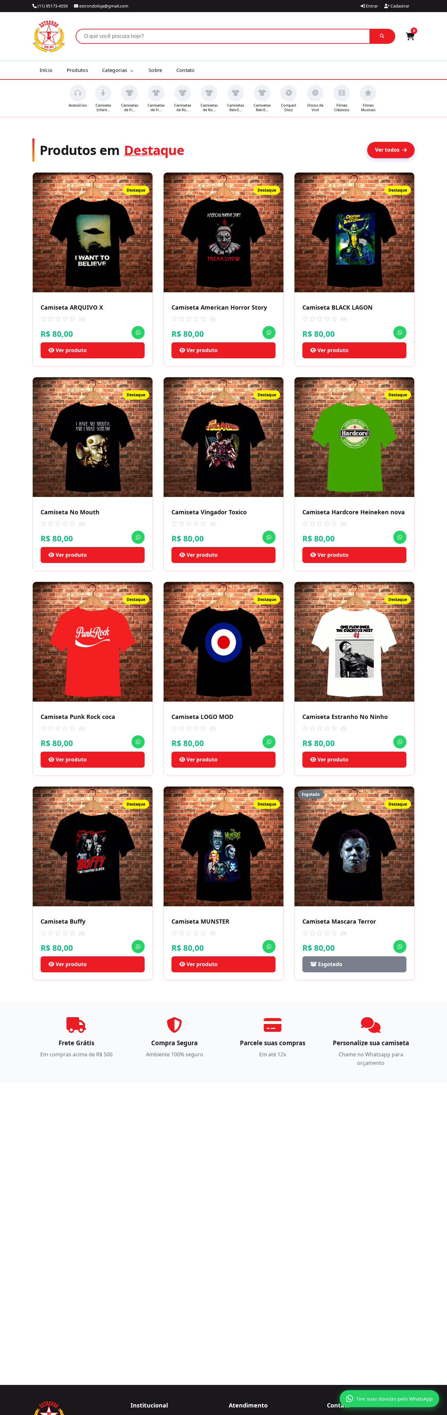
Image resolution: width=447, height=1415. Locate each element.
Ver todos (387, 149)
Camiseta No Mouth (70, 512)
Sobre (155, 70)
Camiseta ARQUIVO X (72, 307)
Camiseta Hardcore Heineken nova (353, 512)
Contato (185, 70)
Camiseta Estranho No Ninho (345, 717)
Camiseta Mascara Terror (339, 921)
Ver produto (70, 350)
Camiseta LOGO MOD (202, 717)
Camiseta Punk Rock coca (78, 717)
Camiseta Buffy (63, 921)
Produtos (77, 70)
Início (46, 70)
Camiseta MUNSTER (200, 921)
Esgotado (329, 964)
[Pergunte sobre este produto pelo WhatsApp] (138, 332)
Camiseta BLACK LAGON (337, 307)
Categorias (115, 70)
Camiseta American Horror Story (219, 307)
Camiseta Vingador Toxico (209, 512)
